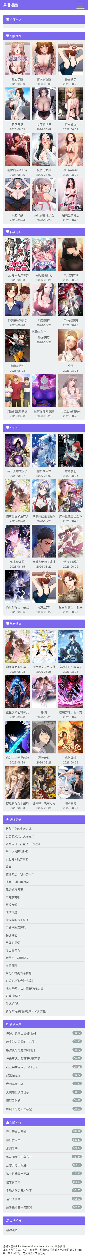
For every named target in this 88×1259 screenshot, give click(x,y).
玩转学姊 (17, 215)
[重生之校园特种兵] (17, 691)
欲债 (70, 366)
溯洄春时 (70, 803)
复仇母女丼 (44, 170)
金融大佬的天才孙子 (19, 1190)
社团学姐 (17, 79)
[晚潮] (44, 691)
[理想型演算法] (70, 194)
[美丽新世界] (44, 103)
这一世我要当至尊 (70, 516)
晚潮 (44, 712)
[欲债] (70, 345)
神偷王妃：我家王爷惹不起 (23, 1058)
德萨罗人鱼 (44, 471)
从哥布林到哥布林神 (19, 973)
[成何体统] (70, 737)
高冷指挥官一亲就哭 (19, 1207)
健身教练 (70, 124)
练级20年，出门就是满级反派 (24, 988)
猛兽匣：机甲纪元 (44, 803)
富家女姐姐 (44, 79)
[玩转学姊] (17, 194)
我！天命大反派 (17, 471)
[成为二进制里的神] (17, 737)
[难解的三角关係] (17, 390)
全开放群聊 (70, 275)
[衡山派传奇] (17, 345)
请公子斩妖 (70, 562)
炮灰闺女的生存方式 (19, 829)
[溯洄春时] (70, 782)
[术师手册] (70, 450)
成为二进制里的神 (17, 757)
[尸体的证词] (70, 299)
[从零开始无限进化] (44, 495)
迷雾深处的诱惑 (44, 411)
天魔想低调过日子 (17, 1092)
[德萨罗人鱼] (44, 450)
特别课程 (44, 320)
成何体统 (70, 757)
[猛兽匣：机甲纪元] (44, 782)
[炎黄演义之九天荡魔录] (44, 646)
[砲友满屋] (39, 331)
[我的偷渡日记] (44, 254)
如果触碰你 (13, 1075)
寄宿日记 (17, 124)
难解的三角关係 (17, 411)
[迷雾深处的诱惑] (44, 390)
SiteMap (49, 1246)
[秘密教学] (70, 58)
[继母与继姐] (70, 149)
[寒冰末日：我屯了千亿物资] (70, 646)
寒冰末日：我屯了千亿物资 (23, 844)
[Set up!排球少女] (44, 194)
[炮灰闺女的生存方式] (17, 495)
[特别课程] (44, 299)
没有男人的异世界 (17, 275)
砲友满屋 (44, 337)
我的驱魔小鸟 (14, 1084)
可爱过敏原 (13, 996)
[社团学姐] (17, 58)
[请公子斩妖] (70, 541)
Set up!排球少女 (44, 215)
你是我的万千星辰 (17, 803)
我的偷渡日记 (44, 275)
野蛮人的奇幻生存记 (19, 1109)
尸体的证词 (70, 320)
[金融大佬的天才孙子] (44, 541)
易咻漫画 (10, 5)
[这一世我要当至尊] (70, 495)
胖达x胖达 (12, 1003)
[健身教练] (70, 103)
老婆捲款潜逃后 (17, 320)
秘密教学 (70, 79)
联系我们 (60, 1246)
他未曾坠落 (17, 562)
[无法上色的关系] (70, 390)
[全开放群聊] (70, 254)
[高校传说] (44, 737)
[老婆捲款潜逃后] (17, 299)
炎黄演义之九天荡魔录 (20, 836)
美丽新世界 (44, 124)
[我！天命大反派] (17, 450)
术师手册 (70, 471)
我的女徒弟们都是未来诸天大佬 (26, 1011)
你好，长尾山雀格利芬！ (22, 1033)
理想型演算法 (70, 215)
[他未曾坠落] (17, 541)
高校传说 (44, 757)
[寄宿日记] (17, 103)
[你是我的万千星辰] (17, 782)
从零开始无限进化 (44, 516)
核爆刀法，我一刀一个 (20, 874)
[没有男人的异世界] (17, 254)
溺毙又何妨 (13, 1100)
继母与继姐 (70, 170)
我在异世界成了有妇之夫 (22, 1067)
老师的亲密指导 (17, 170)
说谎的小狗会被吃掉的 (20, 980)
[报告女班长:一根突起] (70, 586)
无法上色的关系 (71, 411)
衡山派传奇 (17, 366)
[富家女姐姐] (44, 58)
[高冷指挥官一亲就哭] (17, 586)
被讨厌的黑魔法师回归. (21, 1050)
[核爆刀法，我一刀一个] (70, 691)
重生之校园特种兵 (17, 712)
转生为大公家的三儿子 (20, 1041)
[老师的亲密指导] (17, 149)
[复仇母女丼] (44, 149)
